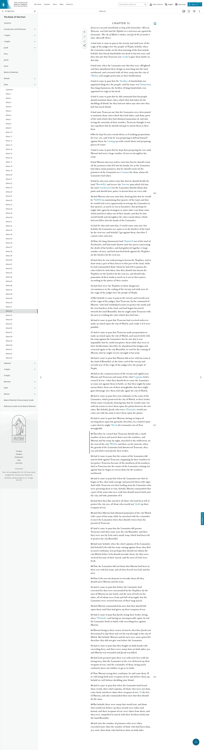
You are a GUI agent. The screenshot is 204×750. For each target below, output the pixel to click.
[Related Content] (194, 11)
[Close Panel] (35, 11)
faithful (98, 199)
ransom (125, 172)
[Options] (199, 11)
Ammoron (145, 84)
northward (105, 187)
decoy (114, 425)
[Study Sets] (183, 11)
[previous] (41, 377)
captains (139, 377)
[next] (200, 377)
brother (124, 81)
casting (111, 141)
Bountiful (101, 184)
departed (128, 241)
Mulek (94, 75)
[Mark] (84, 37)
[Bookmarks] (189, 11)
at (141, 692)
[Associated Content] (154, 23)
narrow (125, 184)
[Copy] (84, 42)
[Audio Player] (196, 742)
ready (125, 56)
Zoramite (131, 409)
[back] (3, 11)
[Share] (84, 45)
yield (137, 504)
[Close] (84, 32)
